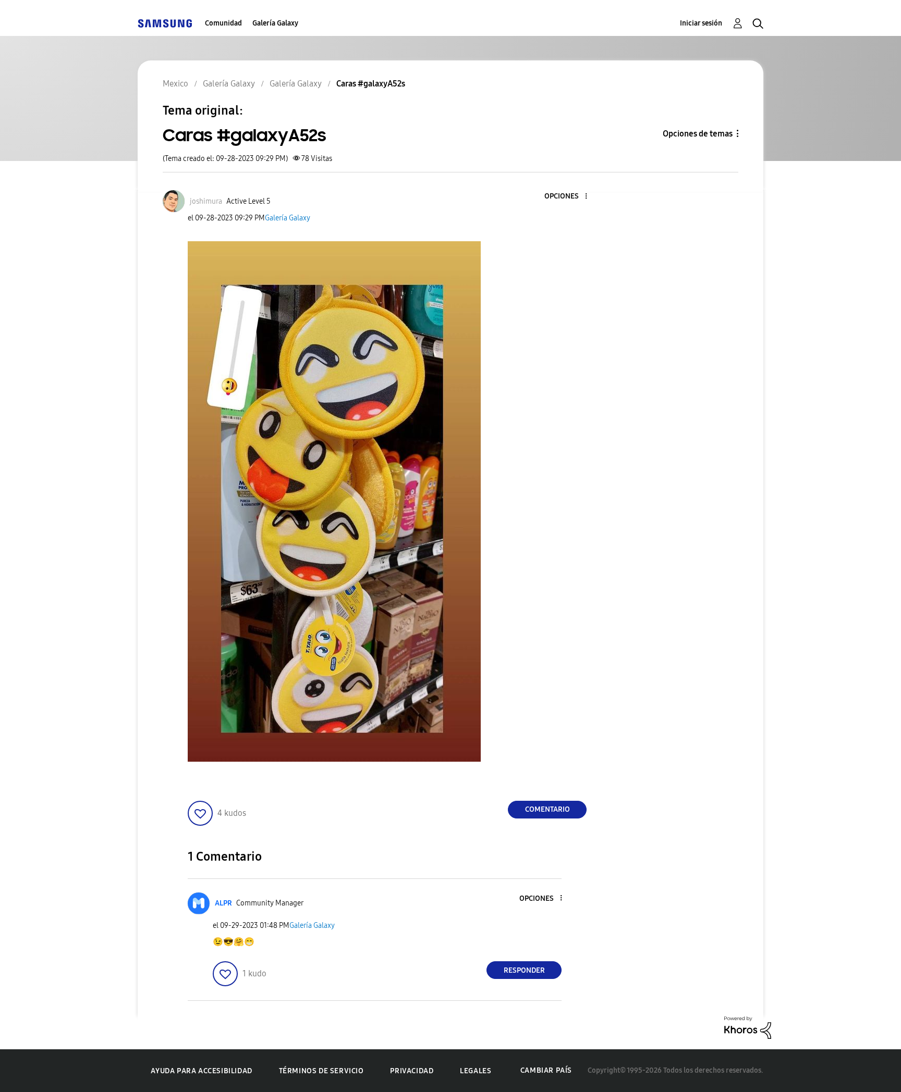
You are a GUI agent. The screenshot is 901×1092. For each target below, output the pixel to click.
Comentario (547, 809)
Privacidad (411, 1070)
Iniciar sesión (701, 23)
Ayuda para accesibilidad (201, 1070)
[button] (569, 197)
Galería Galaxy (275, 23)
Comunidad (223, 23)
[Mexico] (165, 23)
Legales (475, 1070)
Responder (524, 970)
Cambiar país (546, 1070)
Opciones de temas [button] (698, 134)
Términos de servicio (321, 1070)
